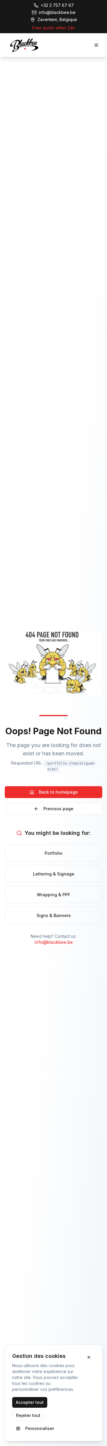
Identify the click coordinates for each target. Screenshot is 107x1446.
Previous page (58, 808)
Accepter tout (30, 1402)
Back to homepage (58, 791)
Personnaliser (39, 1428)
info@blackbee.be (53, 942)
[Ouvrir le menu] (96, 45)
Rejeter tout (28, 1415)
